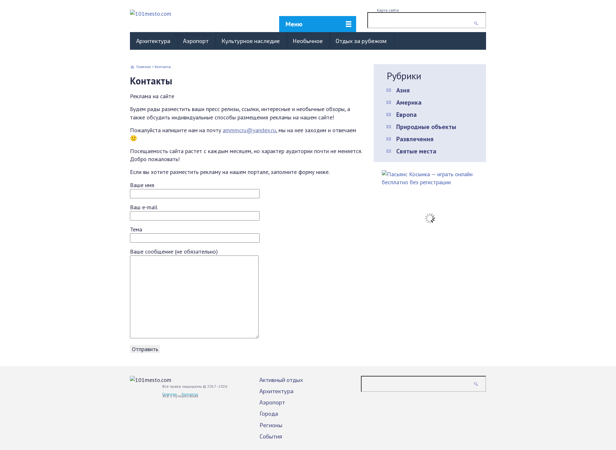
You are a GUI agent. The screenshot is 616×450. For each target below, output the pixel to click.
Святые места (416, 151)
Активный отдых (281, 379)
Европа (406, 114)
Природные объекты (426, 127)
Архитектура (153, 40)
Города (269, 413)
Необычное (308, 40)
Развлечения (414, 139)
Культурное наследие (250, 40)
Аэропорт (196, 40)
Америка (409, 102)
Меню (294, 24)
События (271, 436)
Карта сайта (388, 10)
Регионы (271, 424)
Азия (403, 90)
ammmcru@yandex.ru (249, 130)
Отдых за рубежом (361, 40)
